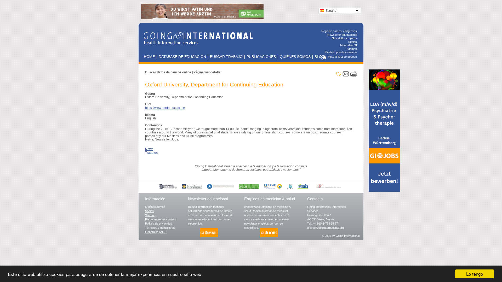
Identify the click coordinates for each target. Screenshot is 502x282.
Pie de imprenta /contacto (341, 52)
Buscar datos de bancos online (168, 72)
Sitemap (352, 48)
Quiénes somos (295, 57)
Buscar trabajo (226, 57)
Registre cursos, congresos (339, 31)
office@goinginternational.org (325, 227)
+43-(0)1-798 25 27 (325, 223)
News (149, 149)
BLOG (320, 57)
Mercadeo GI (348, 45)
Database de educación (182, 57)
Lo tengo (474, 274)
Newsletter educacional (342, 34)
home (149, 57)
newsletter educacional (202, 219)
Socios (352, 41)
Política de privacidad (158, 223)
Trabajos (151, 153)
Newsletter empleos (344, 38)
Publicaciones (261, 57)
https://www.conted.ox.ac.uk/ (165, 108)
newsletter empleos (256, 223)
